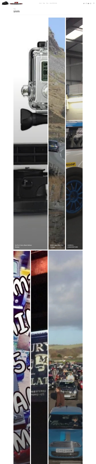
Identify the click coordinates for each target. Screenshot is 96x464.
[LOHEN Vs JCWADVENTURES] (74, 134)
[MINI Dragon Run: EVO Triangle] (56, 134)
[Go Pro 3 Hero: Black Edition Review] (30, 134)
